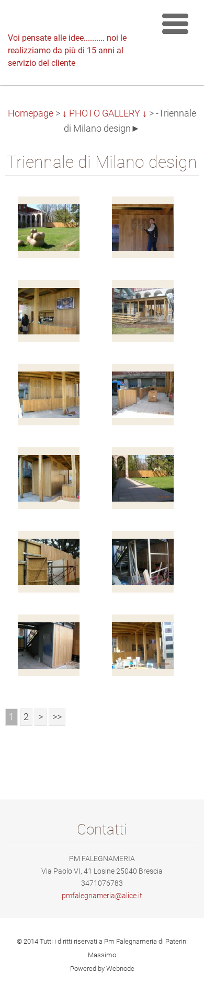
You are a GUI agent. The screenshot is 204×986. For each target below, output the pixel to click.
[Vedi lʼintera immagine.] (49, 227)
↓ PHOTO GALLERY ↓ (104, 113)
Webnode (120, 968)
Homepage (30, 113)
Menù (175, 23)
